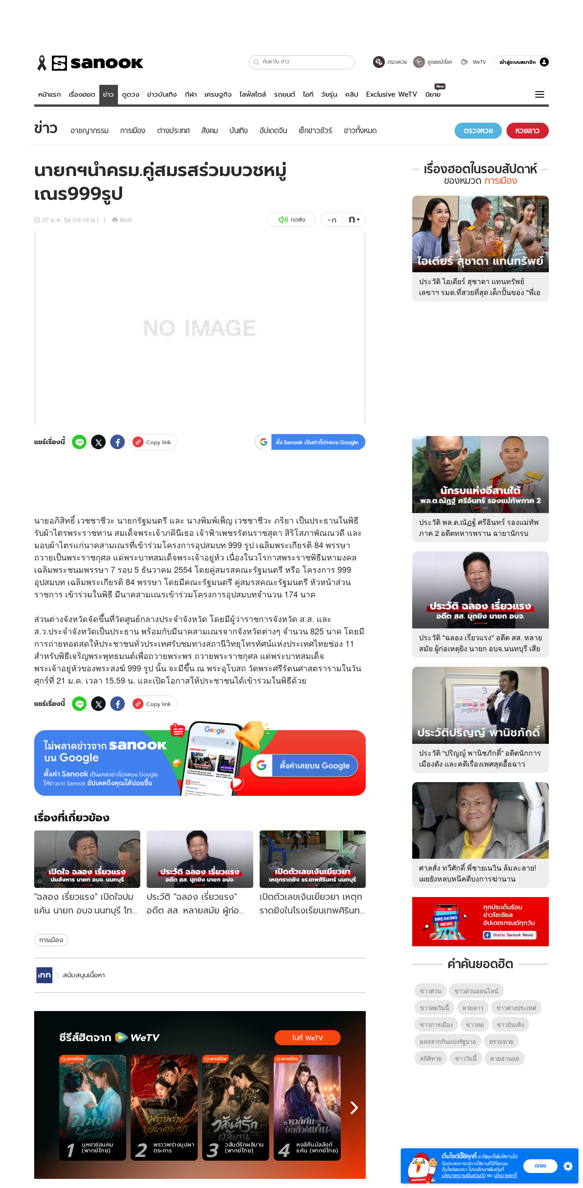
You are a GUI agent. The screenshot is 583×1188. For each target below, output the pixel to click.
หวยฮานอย (504, 1058)
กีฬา (191, 94)
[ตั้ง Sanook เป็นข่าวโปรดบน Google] (200, 758)
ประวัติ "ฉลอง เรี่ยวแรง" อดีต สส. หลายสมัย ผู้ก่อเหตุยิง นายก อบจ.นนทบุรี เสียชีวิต (480, 648)
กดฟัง (298, 219)
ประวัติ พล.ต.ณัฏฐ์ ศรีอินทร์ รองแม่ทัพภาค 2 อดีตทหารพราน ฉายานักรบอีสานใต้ (479, 533)
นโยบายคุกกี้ (505, 1175)
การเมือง (51, 939)
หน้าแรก (49, 94)
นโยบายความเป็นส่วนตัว (464, 1175)
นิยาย (432, 94)
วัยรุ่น (329, 94)
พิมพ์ (126, 219)
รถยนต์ (284, 94)
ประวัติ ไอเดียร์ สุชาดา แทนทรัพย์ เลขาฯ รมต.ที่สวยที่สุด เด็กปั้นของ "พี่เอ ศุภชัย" (480, 292)
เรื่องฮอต (82, 94)
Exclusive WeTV (391, 94)
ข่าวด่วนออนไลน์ (476, 990)
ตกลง (540, 1165)
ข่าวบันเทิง (162, 94)
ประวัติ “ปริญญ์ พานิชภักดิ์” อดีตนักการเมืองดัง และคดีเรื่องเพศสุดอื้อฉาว (480, 758)
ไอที (308, 94)
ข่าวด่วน (430, 990)
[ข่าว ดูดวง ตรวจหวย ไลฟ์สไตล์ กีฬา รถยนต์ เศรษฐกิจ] (88, 63)
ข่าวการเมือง (436, 1024)
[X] (98, 442)
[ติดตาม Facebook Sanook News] (480, 920)
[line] (79, 442)
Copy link (158, 442)
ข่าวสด (475, 1024)
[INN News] (44, 975)
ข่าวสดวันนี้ (434, 1007)
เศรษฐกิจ (218, 94)
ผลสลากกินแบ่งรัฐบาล (448, 1041)
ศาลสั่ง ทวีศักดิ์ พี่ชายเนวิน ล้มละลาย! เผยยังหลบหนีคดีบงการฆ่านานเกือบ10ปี (477, 878)
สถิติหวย (431, 1058)
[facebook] (117, 442)
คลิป (351, 94)
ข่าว (108, 94)
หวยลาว (472, 1007)
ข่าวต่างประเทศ (516, 1007)
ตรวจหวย (501, 1041)
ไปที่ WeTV (307, 1038)
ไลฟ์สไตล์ (253, 94)
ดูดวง (130, 94)
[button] (256, 62)
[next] (354, 1108)
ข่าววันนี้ (466, 1058)
